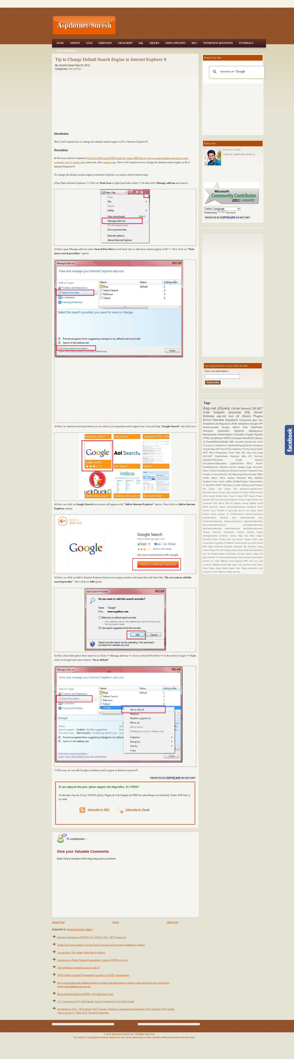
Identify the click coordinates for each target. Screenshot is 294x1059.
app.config (233, 510)
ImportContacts (241, 542)
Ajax (89, 43)
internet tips (109, 162)
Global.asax (238, 474)
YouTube (258, 456)
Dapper (260, 535)
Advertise (226, 517)
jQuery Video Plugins (238, 568)
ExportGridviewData (217, 441)
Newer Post (58, 922)
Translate (231, 212)
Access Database (238, 477)
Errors (207, 420)
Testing (240, 557)
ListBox (229, 481)
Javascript (236, 412)
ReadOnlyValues (218, 553)
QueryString (224, 499)
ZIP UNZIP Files (219, 485)
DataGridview (222, 456)
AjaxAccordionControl (234, 521)
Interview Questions (218, 43)
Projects (228, 550)
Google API (256, 423)
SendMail (240, 441)
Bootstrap (258, 445)
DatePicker (257, 427)
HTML (206, 438)
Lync (250, 542)
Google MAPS (232, 427)
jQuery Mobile (222, 568)
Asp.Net (75, 43)
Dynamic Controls (238, 470)
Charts (212, 470)
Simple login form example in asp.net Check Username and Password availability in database (101, 945)
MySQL (219, 496)
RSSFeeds (248, 550)
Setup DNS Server (136, 158)
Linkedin (212, 496)
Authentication (225, 434)
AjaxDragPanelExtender (253, 524)
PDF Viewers (250, 496)
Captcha (235, 492)
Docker (215, 539)
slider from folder (225, 571)
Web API (248, 456)
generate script (250, 564)
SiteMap (254, 503)
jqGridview (253, 568)
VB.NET (257, 408)
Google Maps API (211, 448)
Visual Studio (256, 448)
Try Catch (215, 560)
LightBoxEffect (238, 463)
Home (60, 43)
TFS (217, 557)
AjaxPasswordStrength (214, 528)
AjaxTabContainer (210, 492)
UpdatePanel (221, 445)
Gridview (105, 43)
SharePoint (248, 438)
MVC (194, 43)
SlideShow (237, 448)
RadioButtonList (211, 466)
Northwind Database (224, 546)
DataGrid (207, 539)
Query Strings (238, 550)
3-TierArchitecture (238, 514)
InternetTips (74, 68)
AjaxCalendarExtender (253, 521)
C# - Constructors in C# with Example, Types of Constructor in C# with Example (95, 1001)
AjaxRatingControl (234, 528)
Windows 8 (222, 510)
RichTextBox (232, 553)
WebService (251, 441)
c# (238, 416)
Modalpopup (256, 430)
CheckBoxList (223, 470)
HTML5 (252, 492)
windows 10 (224, 514)
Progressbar (222, 452)
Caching (242, 532)
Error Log (232, 539)
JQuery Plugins (252, 416)
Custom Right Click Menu (243, 535)
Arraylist (208, 532)
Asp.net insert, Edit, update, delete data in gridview (81, 952)
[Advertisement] (191, 25)
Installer (259, 492)
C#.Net (236, 408)
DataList (259, 459)
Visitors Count (210, 510)
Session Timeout (242, 503)
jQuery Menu (220, 477)
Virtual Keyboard (236, 560)
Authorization (230, 532)
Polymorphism (256, 481)
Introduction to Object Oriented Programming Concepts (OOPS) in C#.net (92, 960)
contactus (207, 564)
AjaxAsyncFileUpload (219, 459)
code (261, 560)
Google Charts (252, 539)
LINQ (205, 496)
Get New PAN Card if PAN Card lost (106, 158)
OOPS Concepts (175, 43)
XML (232, 441)
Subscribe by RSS (98, 809)
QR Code (215, 499)
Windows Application (218, 430)
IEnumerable (250, 474)
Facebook (252, 470)
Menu (212, 452)
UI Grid (207, 485)
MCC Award (257, 542)
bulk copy (254, 560)
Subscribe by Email (137, 809)
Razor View (235, 452)
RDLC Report (255, 463)
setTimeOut (257, 485)
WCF (206, 452)
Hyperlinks (219, 542)
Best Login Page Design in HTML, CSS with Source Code (85, 994)
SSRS (260, 474)
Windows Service (228, 466)
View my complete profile (239, 155)
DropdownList (211, 423)
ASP (236, 488)
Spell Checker (209, 557)
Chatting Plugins (255, 532)
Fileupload (245, 420)
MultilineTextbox (241, 481)
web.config (257, 452)
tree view (236, 571)
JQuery (154, 43)
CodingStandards (211, 535)
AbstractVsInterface (254, 514)
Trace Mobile (66, 50)
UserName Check (255, 506)
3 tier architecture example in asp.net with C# (78, 967)
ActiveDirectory (211, 517)
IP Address (229, 542)
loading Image (245, 466)
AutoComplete (212, 427)
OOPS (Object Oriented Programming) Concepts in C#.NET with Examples (93, 975)
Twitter (207, 477)
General (246, 408)
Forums (240, 539)
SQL (141, 43)
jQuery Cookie (234, 485)
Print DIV (220, 550)
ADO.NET (209, 456)
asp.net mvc (226, 416)
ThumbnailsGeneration (237, 506)
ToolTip (246, 448)
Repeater (236, 456)
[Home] (191, 2)
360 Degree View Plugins (218, 488)
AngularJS (225, 423)
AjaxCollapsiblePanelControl (223, 524)
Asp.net (210, 408)
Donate (223, 539)
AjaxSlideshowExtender (253, 528)
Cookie (245, 459)
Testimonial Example (228, 557)
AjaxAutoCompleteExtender (251, 488)
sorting (214, 514)
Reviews (255, 499)
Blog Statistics (255, 477)
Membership (210, 434)
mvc (260, 420)
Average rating (225, 492)
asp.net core (244, 510)
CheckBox (240, 434)
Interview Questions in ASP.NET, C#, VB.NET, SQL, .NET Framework (91, 937)
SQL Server (254, 412)
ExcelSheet (217, 438)
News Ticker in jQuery (233, 496)
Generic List (226, 474)
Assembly (218, 532)
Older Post (172, 922)
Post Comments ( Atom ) (80, 929)
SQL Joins (246, 452)
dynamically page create (232, 564)
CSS (247, 427)
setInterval (246, 485)
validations (244, 423)
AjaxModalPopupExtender (240, 445)
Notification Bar (240, 546)
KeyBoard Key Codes (214, 481)
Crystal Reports (254, 434)
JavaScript (125, 43)
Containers (224, 535)
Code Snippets (215, 412)
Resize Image (245, 499)
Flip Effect (244, 492)
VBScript (224, 560)
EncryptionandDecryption (216, 463)
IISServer (241, 430)
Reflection (234, 499)
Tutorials (246, 43)
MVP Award (209, 546)
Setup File (258, 553)
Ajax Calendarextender (245, 517)
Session (250, 553)
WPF (246, 560)
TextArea (248, 557)
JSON (234, 423)
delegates (216, 564)
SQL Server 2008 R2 (224, 503)
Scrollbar (242, 553)
